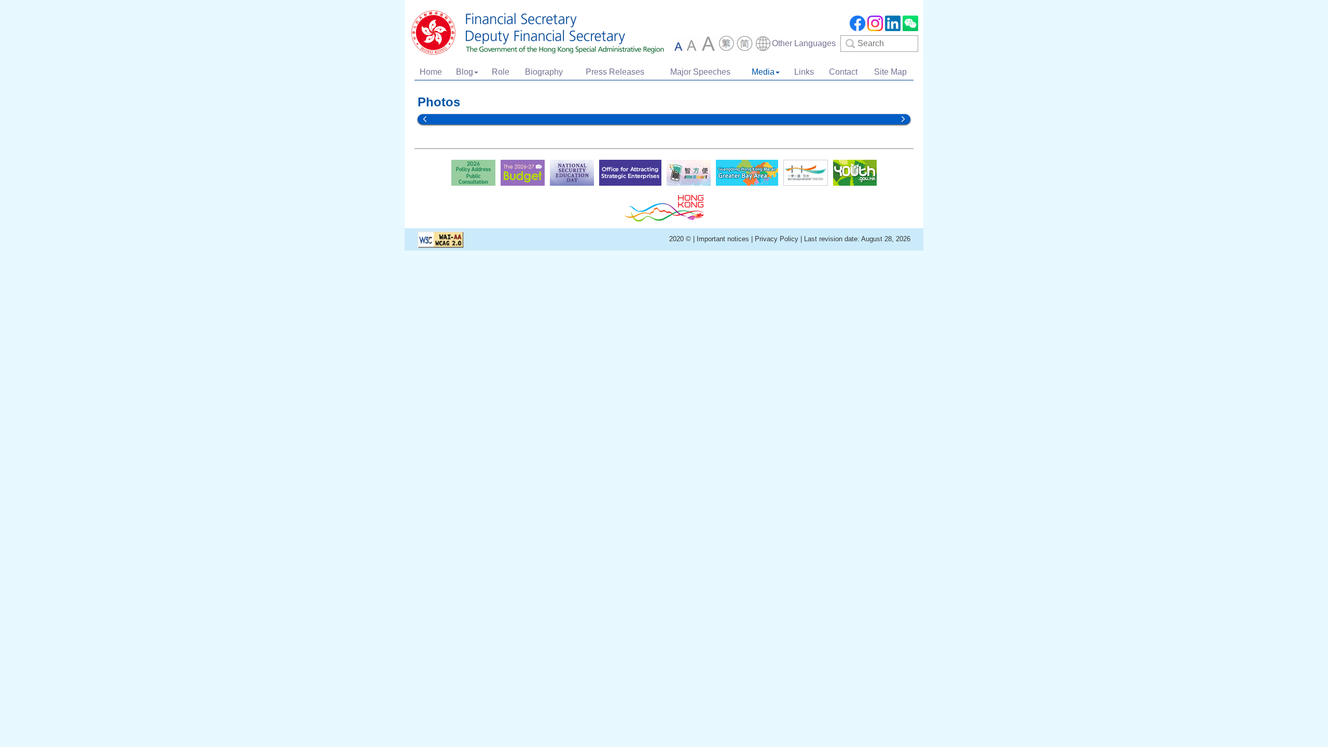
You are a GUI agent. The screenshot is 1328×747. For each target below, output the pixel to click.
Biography (544, 71)
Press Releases (615, 71)
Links (804, 71)
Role (500, 71)
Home (431, 71)
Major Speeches (700, 71)
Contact (843, 71)
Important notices (724, 239)
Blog (464, 71)
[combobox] (795, 43)
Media (763, 71)
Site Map (890, 71)
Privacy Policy (776, 239)
